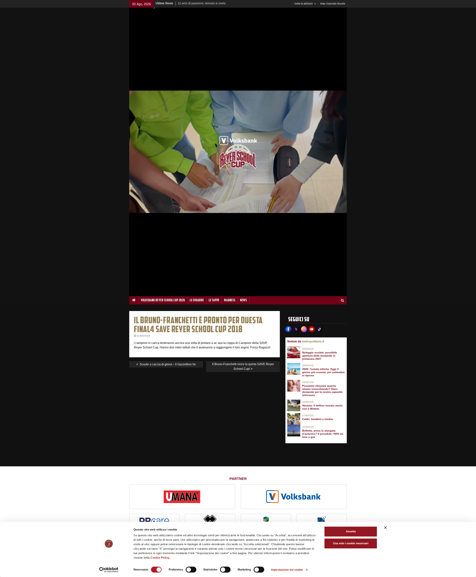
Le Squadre (197, 300)
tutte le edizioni (304, 3)
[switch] (191, 570)
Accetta (351, 531)
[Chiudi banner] (385, 527)
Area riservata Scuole (332, 3)
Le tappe (214, 300)
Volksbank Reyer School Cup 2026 (163, 300)
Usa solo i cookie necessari (350, 543)
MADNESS (229, 300)
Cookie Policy (160, 557)
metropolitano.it (313, 341)
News (243, 300)
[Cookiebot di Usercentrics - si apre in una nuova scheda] (109, 570)
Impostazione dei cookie (287, 569)
